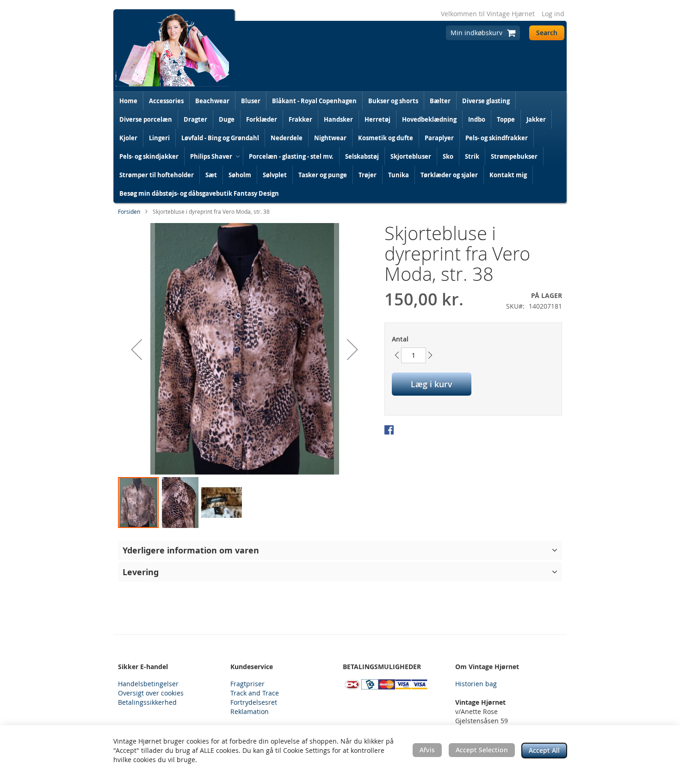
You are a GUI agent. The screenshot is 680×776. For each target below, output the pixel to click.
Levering (141, 571)
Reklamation (249, 711)
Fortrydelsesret (253, 702)
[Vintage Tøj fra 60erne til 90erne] (172, 50)
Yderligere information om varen (191, 550)
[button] (136, 349)
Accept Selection (482, 749)
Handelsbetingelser (148, 683)
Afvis (427, 749)
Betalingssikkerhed (147, 702)
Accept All (544, 750)
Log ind (553, 13)
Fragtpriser (247, 683)
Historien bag (476, 683)
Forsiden (129, 211)
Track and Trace (254, 693)
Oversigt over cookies (151, 693)
